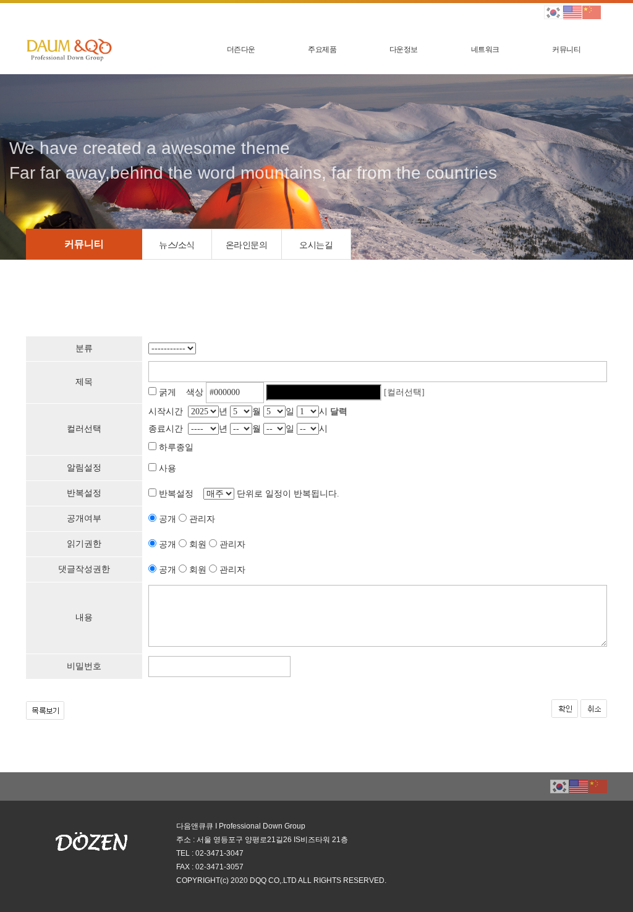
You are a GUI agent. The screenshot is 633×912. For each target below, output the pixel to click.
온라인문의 (247, 245)
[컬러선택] (404, 392)
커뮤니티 (566, 49)
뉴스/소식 (177, 245)
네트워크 (485, 49)
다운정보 (403, 49)
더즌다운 (241, 49)
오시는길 (316, 245)
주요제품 (322, 49)
